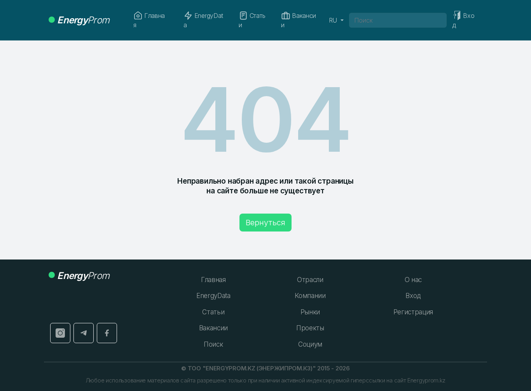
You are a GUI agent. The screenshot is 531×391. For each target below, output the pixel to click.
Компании (310, 296)
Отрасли (310, 280)
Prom (83, 20)
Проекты (310, 328)
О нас (413, 280)
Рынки (310, 312)
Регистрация (413, 312)
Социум (310, 344)
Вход (413, 296)
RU (334, 20)
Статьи (252, 20)
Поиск (213, 344)
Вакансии (298, 20)
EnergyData (203, 20)
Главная (149, 20)
